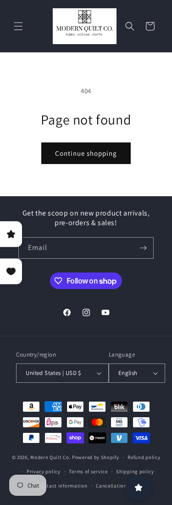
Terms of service (88, 471)
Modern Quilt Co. (50, 457)
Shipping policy (135, 471)
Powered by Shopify (95, 457)
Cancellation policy (119, 485)
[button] (18, 26)
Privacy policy (44, 471)
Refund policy (144, 457)
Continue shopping (86, 153)
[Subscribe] (143, 248)
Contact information (62, 485)
